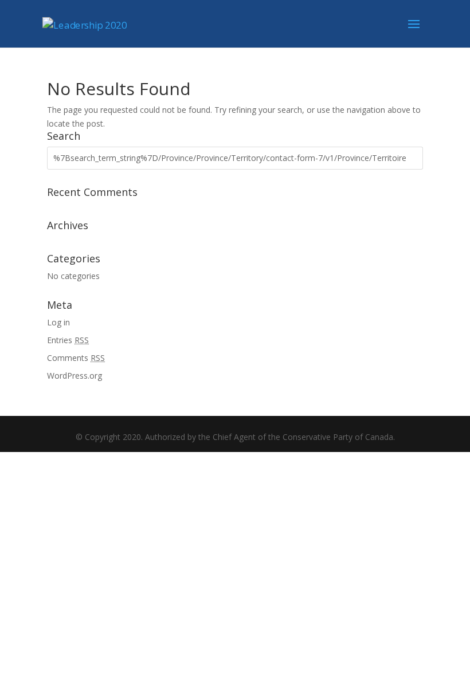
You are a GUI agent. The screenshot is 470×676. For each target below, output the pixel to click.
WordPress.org (74, 375)
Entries (68, 340)
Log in (58, 322)
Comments (76, 357)
